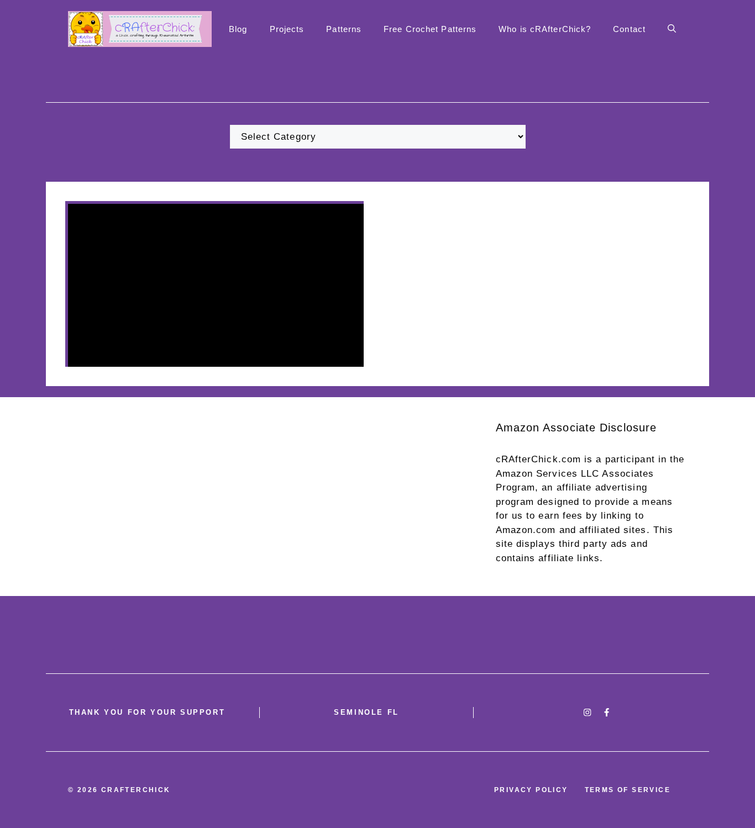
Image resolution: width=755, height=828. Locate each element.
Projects (287, 29)
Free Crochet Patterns (430, 29)
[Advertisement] (378, 496)
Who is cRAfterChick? (545, 29)
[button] (672, 29)
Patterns (343, 29)
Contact (629, 29)
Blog (238, 29)
